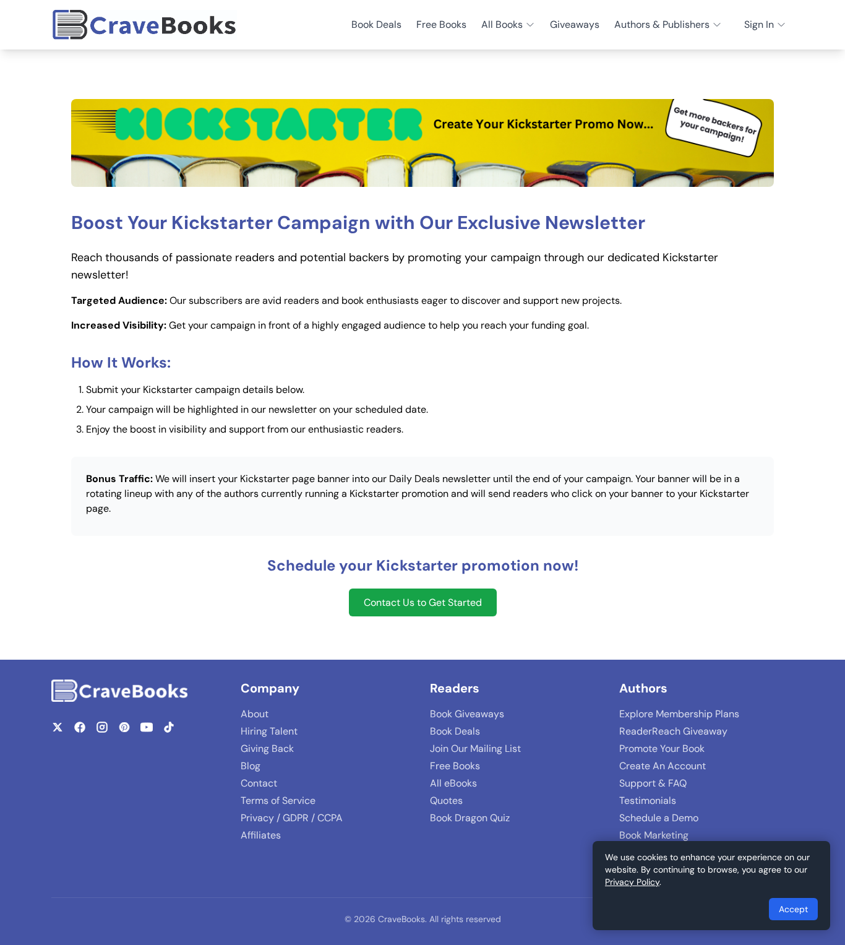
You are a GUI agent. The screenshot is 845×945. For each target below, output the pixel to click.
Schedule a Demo (658, 817)
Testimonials (647, 800)
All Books (502, 24)
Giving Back (267, 748)
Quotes (446, 800)
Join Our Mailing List (475, 748)
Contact (259, 783)
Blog (250, 765)
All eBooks (453, 783)
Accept (793, 909)
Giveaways (574, 24)
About (254, 713)
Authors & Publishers (662, 24)
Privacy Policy (632, 881)
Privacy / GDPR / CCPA (292, 817)
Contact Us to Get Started (423, 602)
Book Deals (376, 24)
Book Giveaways (467, 713)
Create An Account (662, 765)
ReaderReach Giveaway (673, 731)
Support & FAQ (653, 783)
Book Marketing (653, 835)
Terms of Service (278, 800)
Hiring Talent (269, 731)
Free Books (441, 24)
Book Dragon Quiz (470, 817)
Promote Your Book (662, 748)
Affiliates (261, 835)
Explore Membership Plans (679, 713)
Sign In (759, 24)
